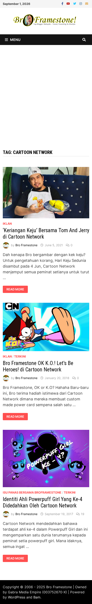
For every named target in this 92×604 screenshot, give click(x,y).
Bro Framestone (26, 245)
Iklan (7, 223)
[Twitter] (75, 3)
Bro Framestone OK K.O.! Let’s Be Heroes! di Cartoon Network (38, 366)
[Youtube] (68, 3)
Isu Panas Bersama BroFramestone (32, 492)
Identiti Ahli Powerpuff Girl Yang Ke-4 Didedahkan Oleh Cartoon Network (42, 502)
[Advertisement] (46, 93)
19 (82, 514)
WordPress (16, 597)
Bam (36, 597)
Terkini (20, 356)
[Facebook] (62, 3)
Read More (15, 289)
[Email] (86, 3)
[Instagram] (81, 3)
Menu (15, 40)
